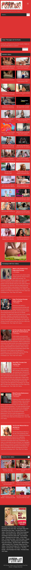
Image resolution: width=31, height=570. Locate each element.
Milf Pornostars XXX (7, 544)
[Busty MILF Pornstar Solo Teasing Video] (6, 372)
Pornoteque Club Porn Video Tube (10, 535)
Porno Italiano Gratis (11, 534)
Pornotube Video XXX (22, 528)
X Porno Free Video (10, 539)
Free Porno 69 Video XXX (13, 546)
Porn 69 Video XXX (11, 532)
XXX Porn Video (20, 539)
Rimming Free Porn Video (12, 537)
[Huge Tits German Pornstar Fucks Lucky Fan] (6, 309)
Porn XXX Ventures (7, 542)
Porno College (21, 527)
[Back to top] (26, 565)
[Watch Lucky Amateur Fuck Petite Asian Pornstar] (6, 278)
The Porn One (9, 547)
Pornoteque (16, 272)
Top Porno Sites (17, 542)
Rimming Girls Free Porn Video (19, 541)
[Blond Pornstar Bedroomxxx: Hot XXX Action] (6, 403)
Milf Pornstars (25, 542)
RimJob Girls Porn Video (8, 530)
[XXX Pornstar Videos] (13, 5)
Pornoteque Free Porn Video (9, 527)
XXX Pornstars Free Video (13, 549)
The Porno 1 (17, 547)
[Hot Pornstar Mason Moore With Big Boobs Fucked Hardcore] (6, 340)
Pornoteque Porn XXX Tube (9, 528)
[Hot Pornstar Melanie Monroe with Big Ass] (6, 435)
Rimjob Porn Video (22, 534)
